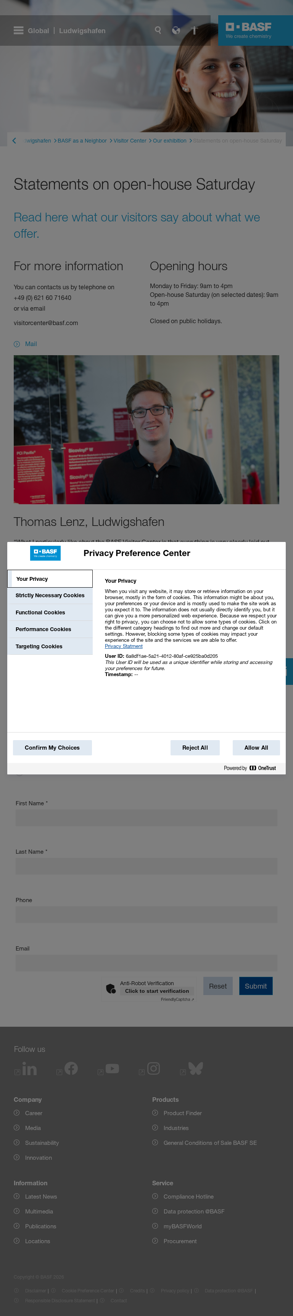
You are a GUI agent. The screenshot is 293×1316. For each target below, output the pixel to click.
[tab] (50, 579)
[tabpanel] (192, 631)
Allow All (256, 747)
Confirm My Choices (52, 747)
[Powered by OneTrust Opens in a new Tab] (253, 768)
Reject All (195, 747)
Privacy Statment (124, 646)
